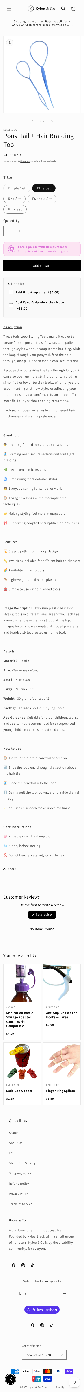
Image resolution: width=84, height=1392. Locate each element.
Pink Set (15, 209)
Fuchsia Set (42, 198)
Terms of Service (20, 1204)
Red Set (14, 198)
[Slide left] (32, 121)
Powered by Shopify (53, 1387)
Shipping (25, 160)
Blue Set (44, 188)
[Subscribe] (64, 1293)
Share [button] (12, 869)
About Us (15, 1143)
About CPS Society (22, 1163)
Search (14, 1133)
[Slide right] (52, 121)
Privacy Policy (18, 1194)
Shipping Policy (20, 1173)
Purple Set (19, 189)
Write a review (42, 914)
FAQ (12, 1153)
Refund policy (19, 1184)
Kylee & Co (35, 1387)
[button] (9, 9)
